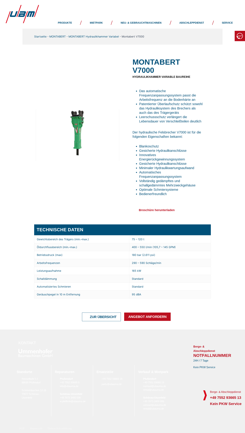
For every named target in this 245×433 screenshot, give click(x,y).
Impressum (36, 428)
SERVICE (227, 22)
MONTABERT (57, 36)
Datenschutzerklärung (60, 428)
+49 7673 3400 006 (70, 397)
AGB (21, 428)
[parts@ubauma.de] (98, 384)
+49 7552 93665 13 (218, 35)
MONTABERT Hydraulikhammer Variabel (93, 36)
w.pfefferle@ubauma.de (73, 401)
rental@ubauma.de (153, 389)
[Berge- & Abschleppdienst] (205, 395)
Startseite (40, 36)
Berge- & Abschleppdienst (225, 392)
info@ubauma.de (69, 386)
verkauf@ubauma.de (154, 386)
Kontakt (212, 5)
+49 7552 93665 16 (112, 378)
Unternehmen (124, 5)
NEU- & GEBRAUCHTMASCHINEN (141, 22)
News (158, 5)
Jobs (184, 5)
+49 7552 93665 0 (69, 382)
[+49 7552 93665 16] (98, 378)
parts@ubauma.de (112, 384)
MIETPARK (96, 22)
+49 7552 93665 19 (153, 382)
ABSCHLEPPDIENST (191, 22)
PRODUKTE (65, 22)
